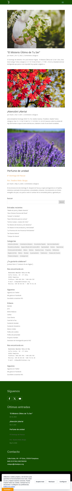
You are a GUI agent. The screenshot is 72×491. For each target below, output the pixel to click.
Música (25, 250)
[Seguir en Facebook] (9, 398)
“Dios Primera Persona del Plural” (17, 213)
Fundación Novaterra (13, 326)
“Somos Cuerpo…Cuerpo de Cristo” (17, 222)
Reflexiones (56, 250)
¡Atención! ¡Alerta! (17, 111)
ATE (8, 309)
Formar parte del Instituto (15, 250)
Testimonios (44, 253)
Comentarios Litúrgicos (31, 55)
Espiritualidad (45, 247)
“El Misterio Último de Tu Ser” (23, 52)
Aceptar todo (40, 481)
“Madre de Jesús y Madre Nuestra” (17, 210)
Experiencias (60, 247)
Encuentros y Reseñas (13, 247)
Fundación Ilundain (13, 323)
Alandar (9, 306)
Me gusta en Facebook (14, 295)
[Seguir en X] (14, 398)
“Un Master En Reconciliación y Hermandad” (20, 227)
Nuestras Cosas (39, 250)
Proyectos (48, 250)
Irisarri (11, 55)
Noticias (31, 250)
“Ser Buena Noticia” (13, 233)
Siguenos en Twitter (13, 292)
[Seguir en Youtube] (20, 398)
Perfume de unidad (18, 175)
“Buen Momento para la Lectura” (17, 219)
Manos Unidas (11, 329)
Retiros (20, 253)
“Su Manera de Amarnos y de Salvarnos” (19, 225)
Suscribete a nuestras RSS (15, 298)
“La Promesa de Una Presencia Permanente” (20, 230)
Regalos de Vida (12, 253)
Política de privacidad (13, 335)
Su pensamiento (34, 253)
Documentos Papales (40, 244)
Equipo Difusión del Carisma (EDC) (30, 247)
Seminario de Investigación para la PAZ (19, 340)
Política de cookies (13, 332)
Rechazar (52, 481)
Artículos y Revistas (13, 244)
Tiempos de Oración (54, 253)
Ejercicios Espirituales (53, 244)
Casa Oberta (11, 317)
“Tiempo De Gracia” (13, 236)
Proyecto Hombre (12, 337)
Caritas (9, 314)
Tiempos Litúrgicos (13, 256)
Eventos (53, 247)
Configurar (63, 481)
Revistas (26, 253)
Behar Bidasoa (11, 312)
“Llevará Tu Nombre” (13, 216)
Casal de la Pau (11, 320)
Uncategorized (24, 256)
